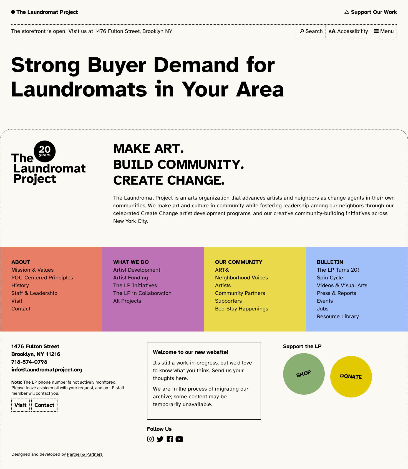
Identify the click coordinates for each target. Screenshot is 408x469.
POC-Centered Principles (42, 277)
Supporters (228, 300)
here (181, 378)
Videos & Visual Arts (342, 285)
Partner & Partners (85, 454)
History (20, 285)
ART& (222, 269)
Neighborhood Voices (241, 277)
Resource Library (338, 316)
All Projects (127, 300)
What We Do (131, 262)
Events (325, 300)
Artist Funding (130, 277)
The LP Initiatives (135, 285)
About (20, 262)
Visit (16, 300)
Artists (223, 285)
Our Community (239, 262)
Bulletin (330, 262)
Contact (20, 308)
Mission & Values (32, 269)
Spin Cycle (330, 277)
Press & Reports (336, 293)
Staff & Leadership (34, 293)
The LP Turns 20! (338, 269)
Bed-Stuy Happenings (241, 308)
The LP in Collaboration (142, 293)
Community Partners (240, 293)
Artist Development (136, 269)
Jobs (322, 308)
